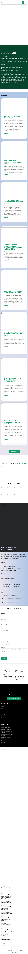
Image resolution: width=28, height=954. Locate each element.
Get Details (6, 133)
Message (3, 647)
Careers (3, 717)
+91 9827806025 (6, 566)
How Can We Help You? (6, 641)
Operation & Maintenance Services (7, 732)
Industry (3, 714)
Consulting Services (6, 729)
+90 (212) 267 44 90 (6, 938)
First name (3, 613)
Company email (4, 630)
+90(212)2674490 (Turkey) (9, 570)
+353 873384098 (6, 912)
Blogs (2, 715)
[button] (2, 471)
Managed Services (5, 727)
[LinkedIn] (4, 943)
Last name (3, 619)
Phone (2, 636)
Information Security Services (5, 738)
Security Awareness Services (5, 741)
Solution (3, 708)
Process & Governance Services (6, 735)
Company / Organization (6, 624)
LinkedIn (4, 945)
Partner (3, 712)
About (2, 706)
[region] (14, 23)
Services (3, 710)
